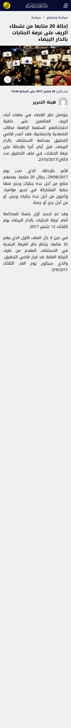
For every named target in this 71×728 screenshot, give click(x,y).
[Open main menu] (65, 5)
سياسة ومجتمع (57, 17)
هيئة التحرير (44, 102)
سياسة (36, 17)
